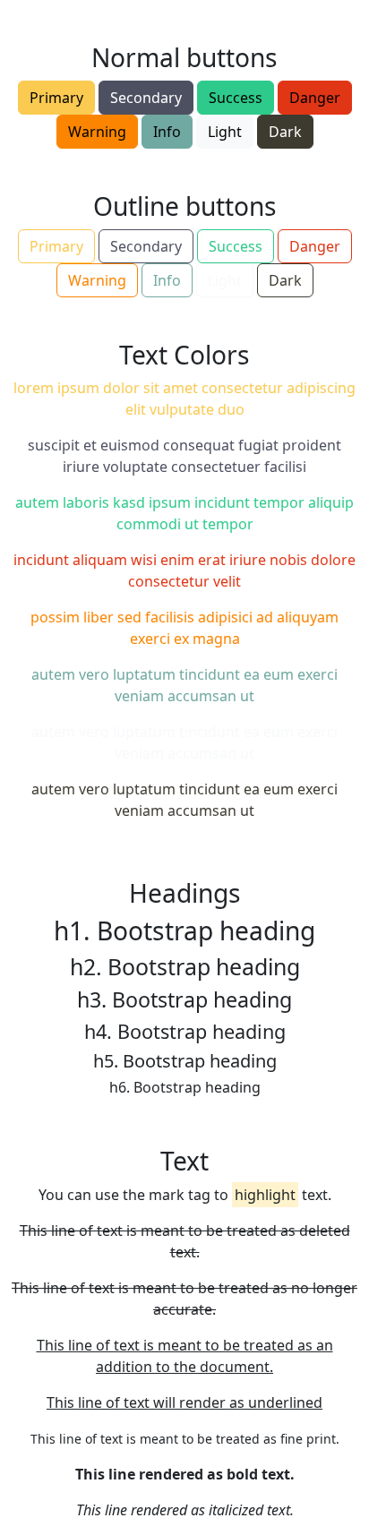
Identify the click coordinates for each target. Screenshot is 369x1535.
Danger (314, 97)
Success (235, 97)
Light (225, 131)
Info (167, 131)
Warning (97, 131)
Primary (56, 97)
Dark (285, 131)
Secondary (146, 97)
